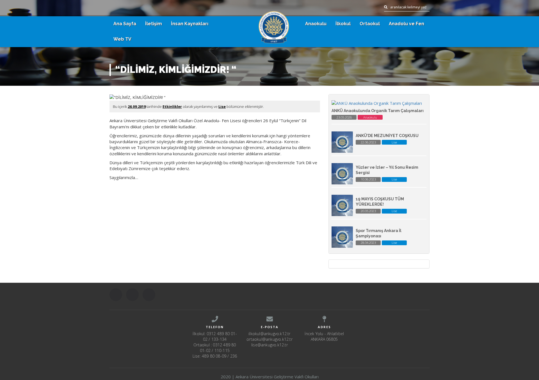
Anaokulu (315, 23)
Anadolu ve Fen (406, 23)
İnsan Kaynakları (189, 23)
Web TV (122, 39)
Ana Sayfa (124, 23)
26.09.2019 (137, 106)
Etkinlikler (172, 106)
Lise (222, 106)
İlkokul (343, 23)
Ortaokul (370, 23)
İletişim (153, 23)
